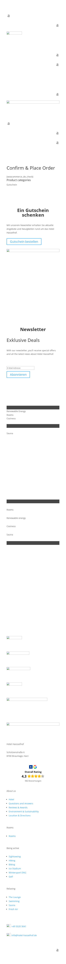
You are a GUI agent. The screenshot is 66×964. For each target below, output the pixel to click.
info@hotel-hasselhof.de (24, 935)
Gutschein (12, 184)
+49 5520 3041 (18, 926)
